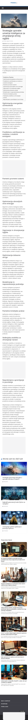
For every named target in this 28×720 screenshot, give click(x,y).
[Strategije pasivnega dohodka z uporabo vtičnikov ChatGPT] (14, 463)
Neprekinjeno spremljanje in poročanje (13, 99)
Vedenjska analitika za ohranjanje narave (11, 96)
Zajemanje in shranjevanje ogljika (11, 88)
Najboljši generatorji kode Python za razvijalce (13, 503)
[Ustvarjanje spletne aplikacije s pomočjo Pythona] (14, 512)
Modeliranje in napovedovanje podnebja (13, 92)
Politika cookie (4, 706)
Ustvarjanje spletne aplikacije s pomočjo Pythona (12, 527)
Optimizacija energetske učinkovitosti (13, 79)
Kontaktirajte (4, 703)
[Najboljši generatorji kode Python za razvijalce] (14, 487)
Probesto (5, 41)
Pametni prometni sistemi (10, 84)
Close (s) (22, 711)
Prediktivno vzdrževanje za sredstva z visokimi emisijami (12, 82)
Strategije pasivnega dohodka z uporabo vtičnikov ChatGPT (12, 478)
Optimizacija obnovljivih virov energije (13, 86)
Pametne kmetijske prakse (10, 94)
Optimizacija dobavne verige (10, 90)
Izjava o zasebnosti (5, 700)
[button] (2, 8)
